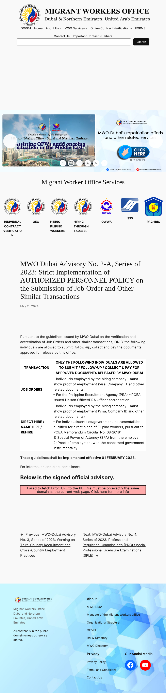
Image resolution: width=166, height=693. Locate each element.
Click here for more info (110, 492)
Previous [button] (10, 141)
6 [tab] (104, 163)
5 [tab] (96, 163)
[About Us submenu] (60, 28)
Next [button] (156, 141)
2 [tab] (71, 163)
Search (141, 41)
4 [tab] (88, 163)
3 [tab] (79, 163)
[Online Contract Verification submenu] (131, 28)
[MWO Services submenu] (86, 28)
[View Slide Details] (83, 141)
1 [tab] (63, 163)
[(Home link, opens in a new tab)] (33, 600)
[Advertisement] (83, 80)
